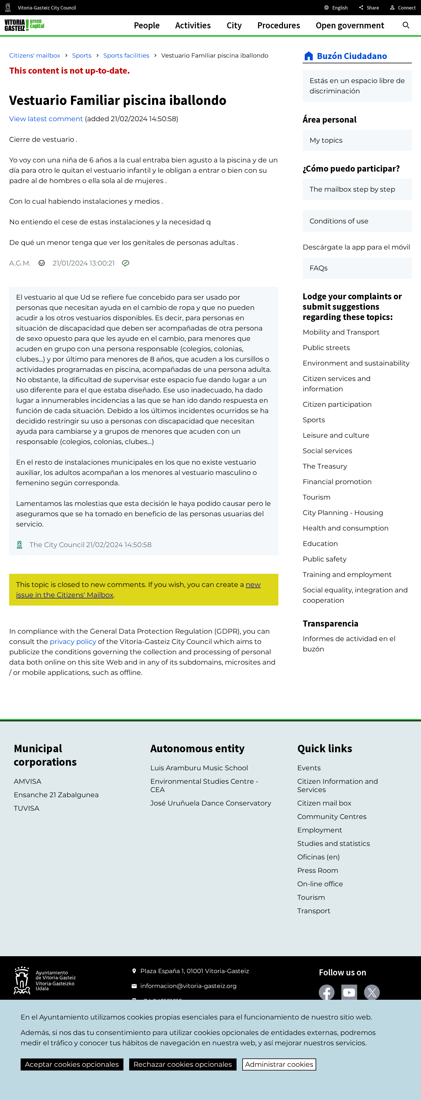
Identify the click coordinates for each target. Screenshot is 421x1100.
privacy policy (73, 641)
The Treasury (325, 466)
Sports (81, 55)
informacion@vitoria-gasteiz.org (188, 985)
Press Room (317, 870)
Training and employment (347, 574)
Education (320, 543)
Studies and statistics (333, 843)
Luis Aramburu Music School (199, 768)
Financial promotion (337, 482)
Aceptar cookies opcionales (72, 1064)
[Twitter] (372, 992)
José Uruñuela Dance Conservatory (210, 803)
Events (309, 768)
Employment (319, 830)
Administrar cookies (279, 1064)
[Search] (406, 25)
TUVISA (26, 808)
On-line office (320, 884)
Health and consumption (346, 528)
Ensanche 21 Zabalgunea (56, 795)
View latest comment (46, 119)
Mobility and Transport (341, 332)
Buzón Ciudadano (352, 55)
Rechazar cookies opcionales (182, 1064)
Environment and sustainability (356, 363)
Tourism (316, 497)
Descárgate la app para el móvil (356, 247)
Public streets (326, 347)
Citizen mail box (324, 803)
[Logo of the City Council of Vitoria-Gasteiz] (45, 981)
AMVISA (27, 781)
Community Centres (332, 816)
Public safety (325, 559)
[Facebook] (327, 992)
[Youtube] (349, 992)
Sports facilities (126, 55)
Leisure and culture (336, 435)
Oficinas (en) (318, 857)
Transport (313, 911)
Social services (327, 451)
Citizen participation (337, 404)
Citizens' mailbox (34, 55)
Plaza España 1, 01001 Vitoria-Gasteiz (194, 971)
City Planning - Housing (343, 512)
